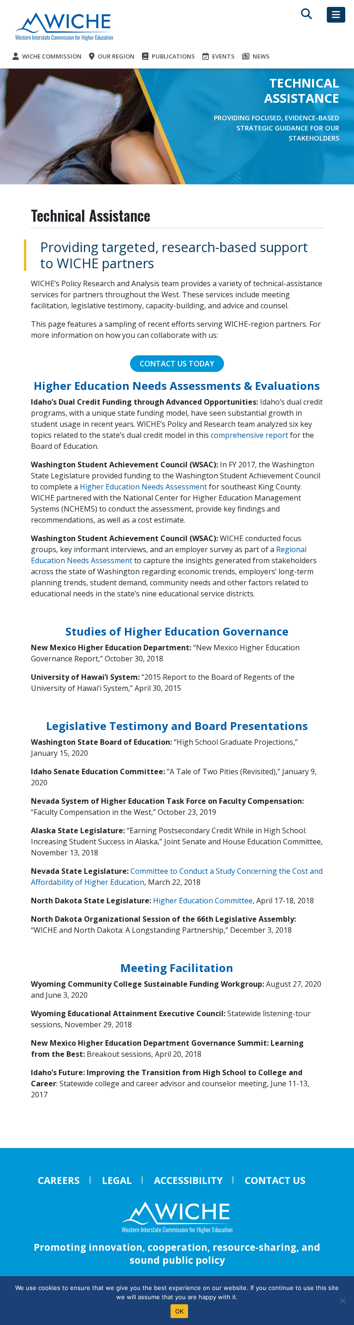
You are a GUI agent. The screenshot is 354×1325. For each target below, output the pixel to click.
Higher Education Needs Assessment (143, 487)
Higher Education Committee (203, 900)
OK (179, 1311)
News (260, 56)
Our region (115, 56)
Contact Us (275, 1180)
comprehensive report (249, 435)
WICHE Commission (51, 56)
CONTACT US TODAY (177, 364)
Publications (172, 56)
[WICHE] (64, 26)
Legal (117, 1180)
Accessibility (188, 1180)
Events (223, 56)
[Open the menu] (336, 15)
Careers (59, 1180)
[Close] (342, 1300)
